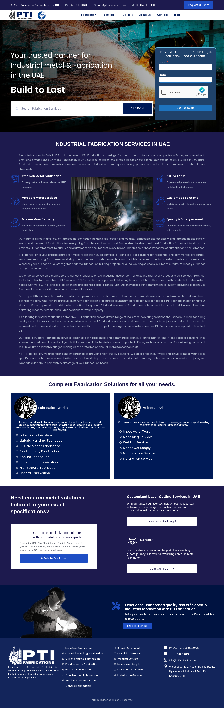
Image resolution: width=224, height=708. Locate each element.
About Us (145, 15)
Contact (162, 15)
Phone (163, 74)
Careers (128, 15)
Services (109, 15)
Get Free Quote (185, 108)
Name (163, 62)
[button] (89, 14)
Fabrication (88, 15)
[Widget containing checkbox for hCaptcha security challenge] (183, 92)
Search (137, 108)
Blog (177, 15)
